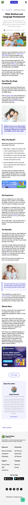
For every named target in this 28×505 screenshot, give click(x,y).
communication (6, 296)
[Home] (2, 2)
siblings (13, 64)
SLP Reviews (17, 456)
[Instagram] (7, 489)
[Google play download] (19, 479)
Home (3, 9)
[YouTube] (17, 489)
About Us (17, 464)
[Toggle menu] (26, 2)
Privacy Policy (6, 464)
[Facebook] (10, 489)
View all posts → (14, 416)
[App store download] (8, 479)
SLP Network (18, 451)
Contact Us (5, 470)
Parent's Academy (7, 451)
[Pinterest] (14, 489)
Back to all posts (7, 427)
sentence (15, 100)
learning (14, 215)
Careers (16, 467)
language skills (9, 95)
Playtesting (5, 456)
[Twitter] (21, 489)
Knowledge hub (9, 9)
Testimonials (17, 453)
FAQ (3, 467)
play (21, 157)
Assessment (5, 453)
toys (8, 253)
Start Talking (14, 2)
